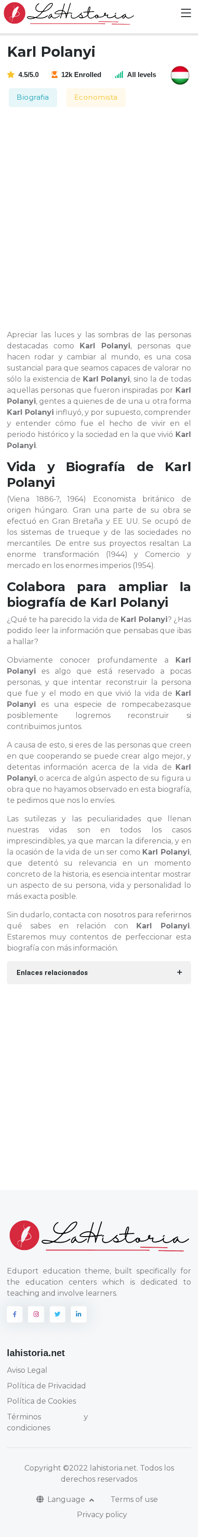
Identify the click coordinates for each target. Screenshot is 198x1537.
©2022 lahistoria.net (100, 1468)
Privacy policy (102, 1514)
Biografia (33, 97)
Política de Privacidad (46, 1386)
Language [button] (67, 1499)
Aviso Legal (27, 1370)
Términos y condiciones (47, 1422)
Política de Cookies (41, 1401)
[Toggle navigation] (186, 13)
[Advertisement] (99, 219)
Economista (96, 97)
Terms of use (134, 1499)
